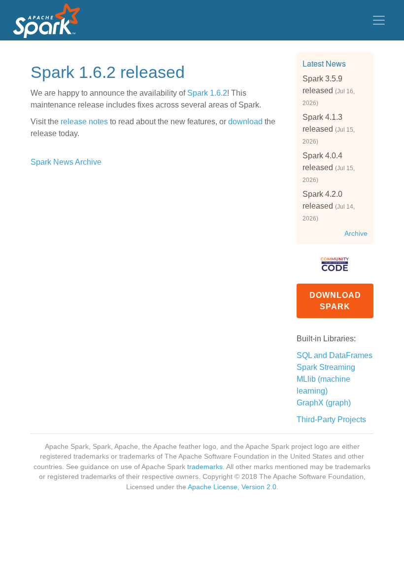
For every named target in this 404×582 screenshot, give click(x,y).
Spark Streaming (326, 367)
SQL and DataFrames (334, 355)
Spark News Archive (66, 162)
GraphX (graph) (324, 403)
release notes (84, 121)
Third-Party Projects (331, 419)
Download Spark (335, 301)
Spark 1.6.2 (207, 93)
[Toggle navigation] (379, 20)
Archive (356, 233)
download (245, 121)
